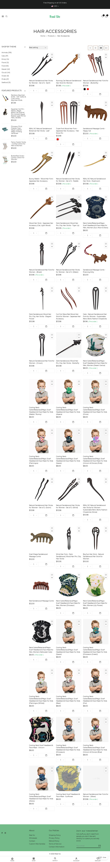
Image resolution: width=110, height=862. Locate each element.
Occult (6, 72)
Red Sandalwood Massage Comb (41, 601)
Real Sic (32, 835)
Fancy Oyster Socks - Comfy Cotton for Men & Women (18, 143)
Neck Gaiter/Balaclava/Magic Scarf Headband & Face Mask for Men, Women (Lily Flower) (95, 603)
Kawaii (5, 69)
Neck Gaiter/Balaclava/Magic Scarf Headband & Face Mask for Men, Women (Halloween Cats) (41, 650)
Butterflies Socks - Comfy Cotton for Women (18, 157)
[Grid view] (90, 48)
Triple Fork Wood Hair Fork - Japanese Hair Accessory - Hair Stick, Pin (67, 131)
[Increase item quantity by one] (36, 91)
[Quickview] (52, 57)
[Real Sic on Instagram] (5, 833)
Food (5, 66)
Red (88, 89)
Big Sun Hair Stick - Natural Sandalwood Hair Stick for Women (93, 556)
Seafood (6, 82)
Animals (6, 53)
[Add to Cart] (46, 90)
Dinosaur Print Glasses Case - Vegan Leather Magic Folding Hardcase (16, 129)
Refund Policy (54, 841)
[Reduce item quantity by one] (31, 91)
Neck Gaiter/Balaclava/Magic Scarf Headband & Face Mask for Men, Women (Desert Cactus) (95, 363)
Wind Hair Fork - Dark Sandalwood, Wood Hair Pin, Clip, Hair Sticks (68, 556)
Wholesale (33, 838)
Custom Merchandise (37, 844)
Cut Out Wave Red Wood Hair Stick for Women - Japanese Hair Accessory (68, 316)
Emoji (5, 59)
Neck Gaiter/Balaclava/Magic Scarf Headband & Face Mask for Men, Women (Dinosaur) (68, 603)
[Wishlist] (52, 54)
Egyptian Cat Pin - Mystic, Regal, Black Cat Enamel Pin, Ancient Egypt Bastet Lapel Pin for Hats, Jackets (18, 113)
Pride (5, 79)
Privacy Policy (54, 838)
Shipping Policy (55, 835)
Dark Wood (61, 139)
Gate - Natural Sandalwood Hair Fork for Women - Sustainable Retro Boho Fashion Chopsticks (95, 316)
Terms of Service (55, 844)
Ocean (5, 76)
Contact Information (56, 847)
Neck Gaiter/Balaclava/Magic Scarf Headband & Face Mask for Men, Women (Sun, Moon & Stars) (95, 225)
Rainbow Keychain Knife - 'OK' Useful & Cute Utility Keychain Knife (18, 97)
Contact (32, 841)
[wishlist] (102, 16)
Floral (5, 62)
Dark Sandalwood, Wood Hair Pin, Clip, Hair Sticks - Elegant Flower (40, 316)
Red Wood (58, 139)
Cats (5, 56)
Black (85, 89)
